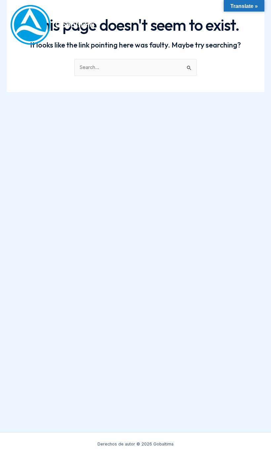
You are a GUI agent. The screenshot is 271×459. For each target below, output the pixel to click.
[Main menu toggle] (254, 24)
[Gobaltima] (30, 25)
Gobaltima (75, 24)
